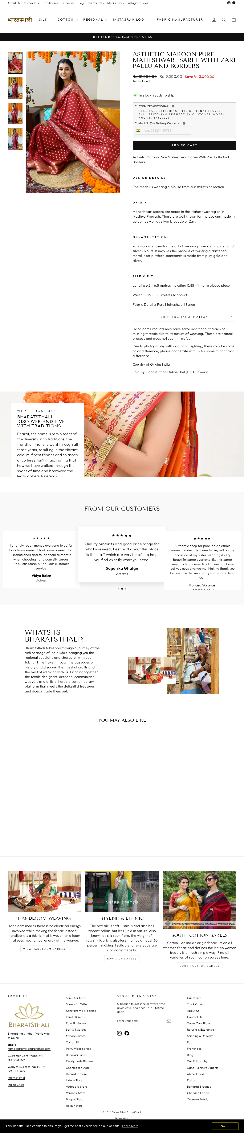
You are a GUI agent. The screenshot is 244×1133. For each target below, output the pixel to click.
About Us (14, 3)
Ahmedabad (195, 1074)
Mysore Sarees (75, 1036)
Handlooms (50, 3)
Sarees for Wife (76, 1004)
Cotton (66, 19)
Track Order (195, 1004)
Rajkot (191, 1080)
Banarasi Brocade (199, 1086)
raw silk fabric (97, 940)
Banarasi (68, 3)
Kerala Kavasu (75, 1017)
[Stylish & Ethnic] (122, 891)
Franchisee (194, 1048)
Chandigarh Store (78, 1067)
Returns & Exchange (200, 1029)
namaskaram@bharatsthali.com (29, 1048)
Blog (81, 3)
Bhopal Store (74, 1099)
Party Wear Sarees (78, 1048)
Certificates (96, 3)
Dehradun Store (76, 1074)
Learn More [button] (130, 1126)
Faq (189, 1042)
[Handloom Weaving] (44, 891)
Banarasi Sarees (76, 1055)
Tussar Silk (73, 1042)
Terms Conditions (198, 1023)
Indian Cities (16, 1084)
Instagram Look (138, 3)
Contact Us (31, 3)
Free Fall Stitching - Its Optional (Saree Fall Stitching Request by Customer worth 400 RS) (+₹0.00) (182, 114)
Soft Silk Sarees (76, 1029)
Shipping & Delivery (200, 1036)
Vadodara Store (76, 1086)
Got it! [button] (225, 1126)
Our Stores (194, 998)
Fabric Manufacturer (180, 19)
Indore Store (74, 1080)
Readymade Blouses (79, 1061)
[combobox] (139, 130)
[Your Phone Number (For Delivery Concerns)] (184, 123)
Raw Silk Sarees (122, 958)
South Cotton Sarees (199, 965)
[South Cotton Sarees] (199, 900)
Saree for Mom (76, 998)
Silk (44, 19)
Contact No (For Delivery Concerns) (182, 123)
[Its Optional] (173, 106)
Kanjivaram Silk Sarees (81, 1010)
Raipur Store (74, 1105)
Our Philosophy (197, 1061)
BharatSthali (122, 1118)
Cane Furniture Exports (202, 1067)
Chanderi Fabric (198, 1093)
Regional (93, 19)
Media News (115, 3)
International (16, 1077)
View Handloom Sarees (44, 948)
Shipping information (184, 316)
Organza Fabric (197, 1099)
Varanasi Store (75, 1093)
